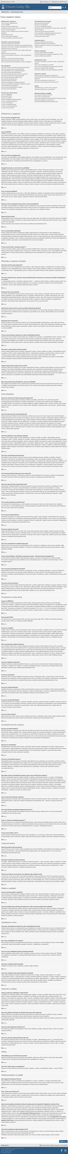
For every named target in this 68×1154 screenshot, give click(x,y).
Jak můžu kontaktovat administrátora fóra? (46, 101)
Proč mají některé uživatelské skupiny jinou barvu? (48, 33)
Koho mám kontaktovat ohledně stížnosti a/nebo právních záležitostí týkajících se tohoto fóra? (50, 99)
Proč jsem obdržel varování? (8, 80)
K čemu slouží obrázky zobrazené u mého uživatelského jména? (16, 56)
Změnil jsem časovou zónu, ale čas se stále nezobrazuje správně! (16, 51)
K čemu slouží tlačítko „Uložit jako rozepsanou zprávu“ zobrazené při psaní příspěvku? (15, 84)
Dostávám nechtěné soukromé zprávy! (45, 43)
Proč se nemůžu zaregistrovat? (9, 26)
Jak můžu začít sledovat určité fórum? (45, 80)
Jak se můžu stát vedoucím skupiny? (45, 31)
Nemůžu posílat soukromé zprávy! (44, 42)
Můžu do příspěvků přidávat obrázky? (11, 99)
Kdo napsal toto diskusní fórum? (43, 95)
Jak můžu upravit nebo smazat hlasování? (12, 75)
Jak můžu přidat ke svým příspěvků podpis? (13, 70)
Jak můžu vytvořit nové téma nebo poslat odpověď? (15, 67)
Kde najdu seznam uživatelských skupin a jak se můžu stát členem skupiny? (50, 28)
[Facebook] (61, 1150)
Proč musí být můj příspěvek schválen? (11, 87)
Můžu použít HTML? (6, 96)
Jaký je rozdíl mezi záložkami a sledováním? (46, 75)
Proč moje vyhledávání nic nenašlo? (44, 64)
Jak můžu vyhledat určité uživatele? (44, 68)
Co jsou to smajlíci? (6, 98)
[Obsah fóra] (23, 7)
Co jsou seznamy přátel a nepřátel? (44, 52)
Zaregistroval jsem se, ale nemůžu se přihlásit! (13, 28)
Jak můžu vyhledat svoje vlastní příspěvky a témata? (49, 69)
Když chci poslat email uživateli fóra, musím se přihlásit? (16, 61)
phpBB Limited (5, 1082)
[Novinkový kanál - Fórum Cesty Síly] (65, 1150)
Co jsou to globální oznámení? (9, 101)
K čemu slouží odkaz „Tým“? (42, 36)
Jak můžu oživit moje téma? (8, 88)
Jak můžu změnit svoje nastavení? (10, 43)
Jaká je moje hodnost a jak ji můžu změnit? (12, 60)
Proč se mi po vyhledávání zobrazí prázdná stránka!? (49, 66)
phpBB (9, 328)
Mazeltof (7, 1151)
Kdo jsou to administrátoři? (42, 23)
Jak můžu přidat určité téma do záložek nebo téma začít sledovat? (50, 77)
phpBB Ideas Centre (27, 1095)
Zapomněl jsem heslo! (7, 34)
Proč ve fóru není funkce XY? (42, 96)
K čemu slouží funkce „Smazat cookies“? (12, 38)
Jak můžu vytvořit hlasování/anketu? (11, 72)
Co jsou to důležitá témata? (8, 104)
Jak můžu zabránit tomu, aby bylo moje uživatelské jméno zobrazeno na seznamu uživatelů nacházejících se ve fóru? (17, 46)
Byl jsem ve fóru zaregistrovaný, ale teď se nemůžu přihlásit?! (14, 32)
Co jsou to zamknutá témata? (9, 106)
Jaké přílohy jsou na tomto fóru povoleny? (46, 87)
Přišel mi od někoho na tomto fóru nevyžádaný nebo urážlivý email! (49, 46)
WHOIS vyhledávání (7, 1109)
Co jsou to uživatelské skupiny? (43, 26)
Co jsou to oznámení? (7, 102)
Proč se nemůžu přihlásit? (8, 29)
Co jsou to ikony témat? (7, 107)
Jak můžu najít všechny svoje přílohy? (45, 89)
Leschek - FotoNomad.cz (9, 1149)
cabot (10, 1151)
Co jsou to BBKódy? (6, 94)
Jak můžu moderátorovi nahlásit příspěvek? (13, 82)
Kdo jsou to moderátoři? (41, 24)
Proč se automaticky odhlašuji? (9, 36)
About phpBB (40, 1084)
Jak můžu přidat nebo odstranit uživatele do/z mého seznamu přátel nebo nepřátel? (49, 55)
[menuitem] (13, 2)
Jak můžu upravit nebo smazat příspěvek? (12, 69)
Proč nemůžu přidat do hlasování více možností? (14, 74)
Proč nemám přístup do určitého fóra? (11, 77)
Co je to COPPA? (5, 24)
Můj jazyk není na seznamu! (8, 53)
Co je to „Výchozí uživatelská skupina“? (45, 34)
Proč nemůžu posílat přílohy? (9, 79)
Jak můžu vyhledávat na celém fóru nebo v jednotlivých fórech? (49, 62)
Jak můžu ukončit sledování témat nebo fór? (47, 82)
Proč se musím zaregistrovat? (9, 23)
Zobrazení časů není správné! (9, 48)
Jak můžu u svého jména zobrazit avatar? (12, 58)
